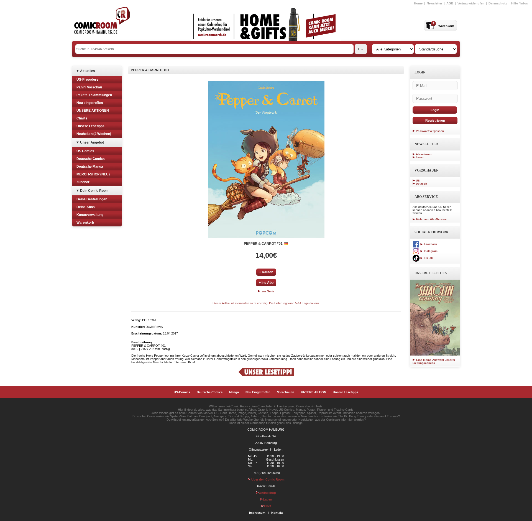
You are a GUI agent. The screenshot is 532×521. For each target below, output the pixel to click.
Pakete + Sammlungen (94, 95)
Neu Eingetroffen (257, 392)
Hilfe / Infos (519, 3)
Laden (267, 499)
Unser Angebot (92, 142)
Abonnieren (423, 154)
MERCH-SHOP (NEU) (93, 174)
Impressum (257, 512)
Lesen (420, 157)
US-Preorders (87, 79)
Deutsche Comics (90, 159)
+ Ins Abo (266, 283)
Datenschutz (497, 3)
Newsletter (434, 3)
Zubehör (82, 182)
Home (418, 3)
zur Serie (267, 291)
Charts (81, 118)
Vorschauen (285, 392)
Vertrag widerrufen (470, 3)
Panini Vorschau (89, 87)
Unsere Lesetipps (90, 126)
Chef (267, 506)
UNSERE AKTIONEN (92, 111)
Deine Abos (85, 207)
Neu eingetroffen (89, 103)
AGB (449, 3)
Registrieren (435, 120)
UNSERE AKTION (313, 392)
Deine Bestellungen (91, 199)
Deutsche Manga (89, 166)
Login (435, 110)
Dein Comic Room (94, 191)
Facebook (430, 244)
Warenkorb (85, 222)
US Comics (85, 151)
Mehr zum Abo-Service (431, 219)
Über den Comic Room (267, 479)
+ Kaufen (266, 272)
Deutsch (421, 183)
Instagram (430, 250)
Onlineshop (267, 492)
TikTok (428, 257)
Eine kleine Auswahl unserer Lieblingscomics (434, 361)
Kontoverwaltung (89, 215)
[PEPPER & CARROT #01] (266, 159)
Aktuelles (87, 71)
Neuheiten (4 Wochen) (93, 134)
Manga (234, 392)
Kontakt (277, 512)
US (418, 180)
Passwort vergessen (430, 130)
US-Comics (182, 392)
